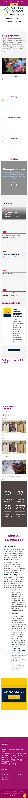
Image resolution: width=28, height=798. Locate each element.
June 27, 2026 (13, 237)
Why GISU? (5, 436)
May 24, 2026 (13, 256)
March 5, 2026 (14, 295)
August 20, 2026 (16, 216)
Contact (18, 21)
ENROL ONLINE (6, 775)
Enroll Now (14, 4)
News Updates (19, 775)
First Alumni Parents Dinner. (11, 254)
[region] (14, 27)
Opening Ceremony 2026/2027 (11, 213)
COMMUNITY (10, 21)
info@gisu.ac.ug (21, 1)
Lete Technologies (14, 795)
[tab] (14, 430)
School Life (18, 18)
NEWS (5, 209)
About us (12, 15)
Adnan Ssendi (7, 216)
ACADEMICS (20, 15)
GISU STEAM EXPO (7, 274)
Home (5, 15)
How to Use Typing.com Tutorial (11, 476)
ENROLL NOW (14, 697)
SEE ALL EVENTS (14, 350)
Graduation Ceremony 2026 (11, 235)
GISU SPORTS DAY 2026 (9, 293)
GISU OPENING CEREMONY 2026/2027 (17, 313)
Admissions (9, 18)
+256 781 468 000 (8, 1)
